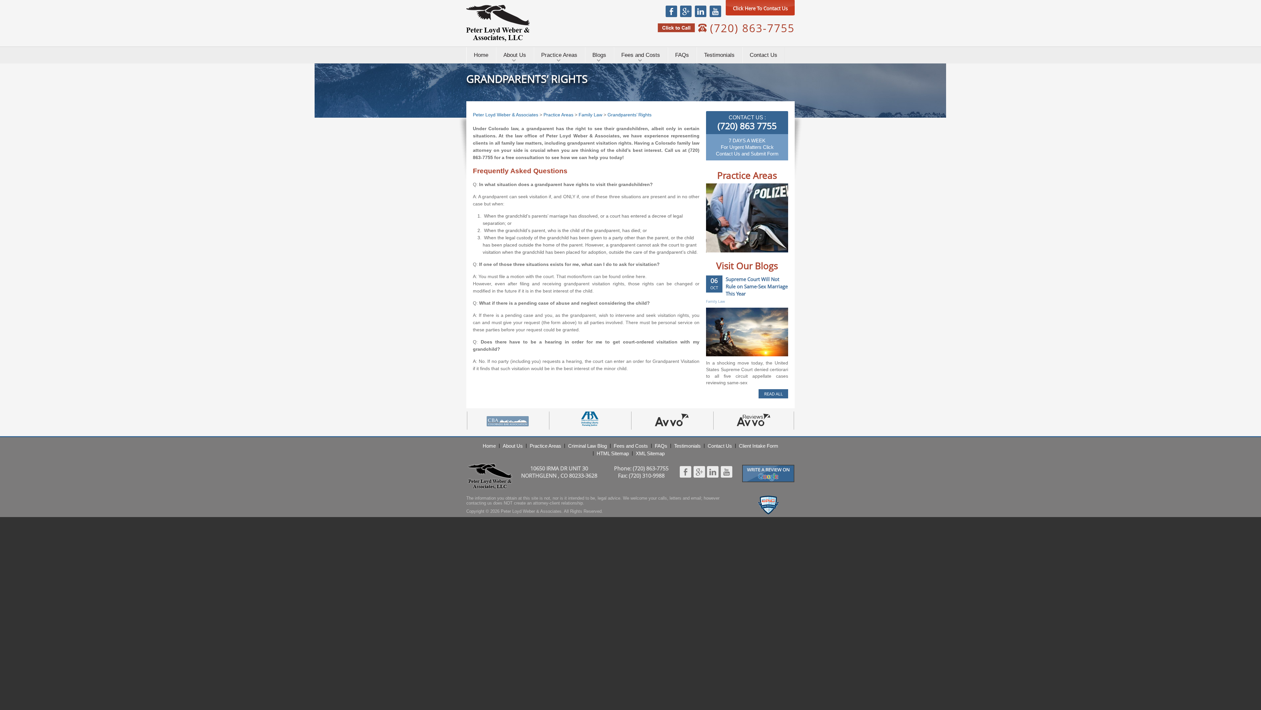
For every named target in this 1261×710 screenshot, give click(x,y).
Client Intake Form (758, 446)
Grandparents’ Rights (630, 114)
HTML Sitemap (613, 453)
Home (481, 55)
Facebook (671, 11)
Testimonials (719, 55)
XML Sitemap (650, 453)
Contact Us (763, 55)
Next (776, 257)
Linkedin (700, 11)
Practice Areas (559, 55)
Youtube (715, 11)
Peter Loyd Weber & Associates (498, 23)
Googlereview (768, 467)
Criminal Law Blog (587, 446)
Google (685, 11)
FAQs (682, 55)
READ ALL (773, 394)
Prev (717, 257)
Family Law (590, 114)
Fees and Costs (640, 55)
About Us (514, 55)
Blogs (599, 55)
